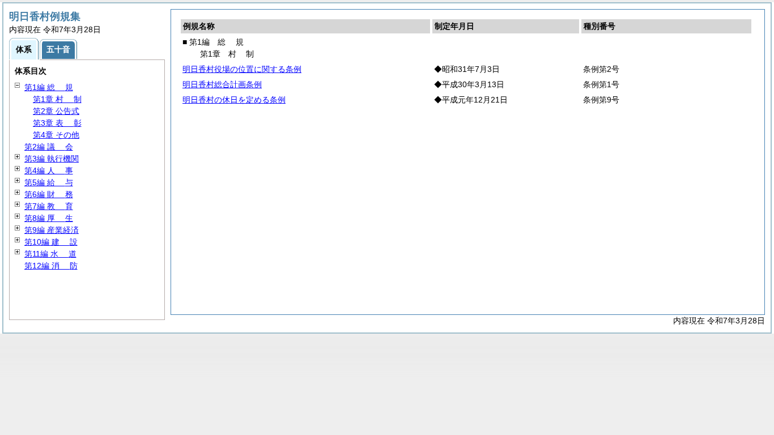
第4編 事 (48, 170)
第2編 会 (48, 146)
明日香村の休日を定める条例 (234, 99)
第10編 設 (51, 241)
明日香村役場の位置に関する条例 (241, 69)
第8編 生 (48, 218)
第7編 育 (48, 206)
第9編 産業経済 (51, 229)
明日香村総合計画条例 (222, 84)
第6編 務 (48, 194)
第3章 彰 (57, 122)
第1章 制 (57, 99)
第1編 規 (48, 87)
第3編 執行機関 (51, 158)
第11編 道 (50, 253)
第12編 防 (51, 265)
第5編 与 (48, 182)
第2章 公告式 (56, 111)
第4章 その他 (56, 134)
